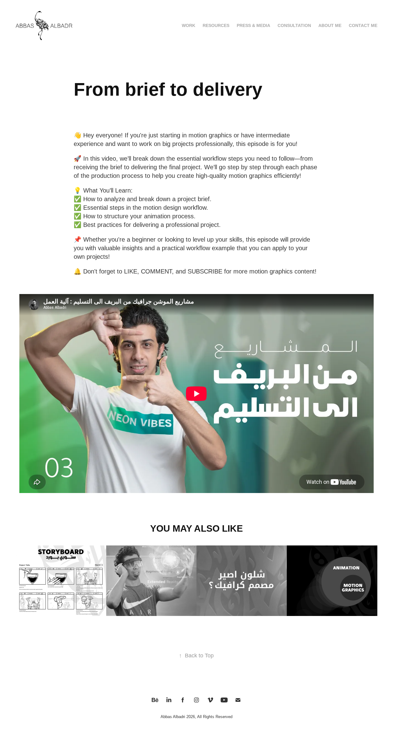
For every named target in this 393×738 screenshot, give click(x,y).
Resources (216, 25)
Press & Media (253, 25)
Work (188, 25)
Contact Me (363, 25)
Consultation (294, 25)
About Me (329, 25)
